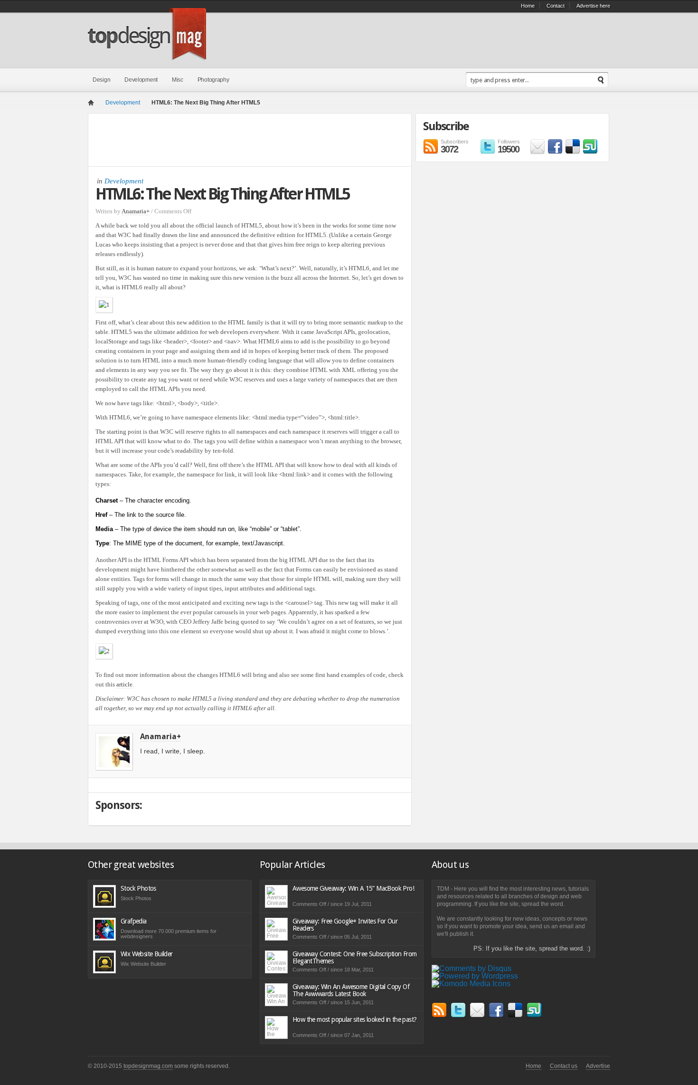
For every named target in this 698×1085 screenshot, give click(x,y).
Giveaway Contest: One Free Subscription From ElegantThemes (354, 957)
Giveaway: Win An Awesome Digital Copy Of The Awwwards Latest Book (350, 990)
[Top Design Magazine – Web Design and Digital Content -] (147, 54)
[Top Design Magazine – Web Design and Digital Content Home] (91, 103)
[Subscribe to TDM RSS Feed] (439, 1015)
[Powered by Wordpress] (475, 976)
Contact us (563, 1066)
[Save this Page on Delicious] (572, 152)
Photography (213, 79)
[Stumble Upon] (590, 152)
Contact (556, 6)
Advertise (598, 1066)
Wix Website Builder (147, 954)
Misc (177, 79)
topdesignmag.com (148, 1066)
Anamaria (134, 211)
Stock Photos (138, 888)
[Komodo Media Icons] (471, 984)
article (124, 684)
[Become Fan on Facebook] (555, 152)
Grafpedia (134, 921)
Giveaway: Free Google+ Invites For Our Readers (344, 924)
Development (141, 79)
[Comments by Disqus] (471, 968)
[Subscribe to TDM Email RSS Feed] (537, 152)
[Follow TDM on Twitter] (458, 1015)
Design (101, 79)
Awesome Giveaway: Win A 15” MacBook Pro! (353, 888)
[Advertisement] (247, 142)
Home (528, 6)
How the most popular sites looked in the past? (354, 1019)
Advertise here (593, 6)
